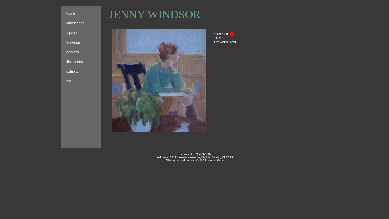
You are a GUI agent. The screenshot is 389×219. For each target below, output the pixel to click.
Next (232, 42)
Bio (68, 81)
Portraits (72, 52)
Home (70, 13)
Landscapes (75, 23)
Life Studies (74, 62)
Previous (221, 42)
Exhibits (72, 72)
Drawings (73, 42)
